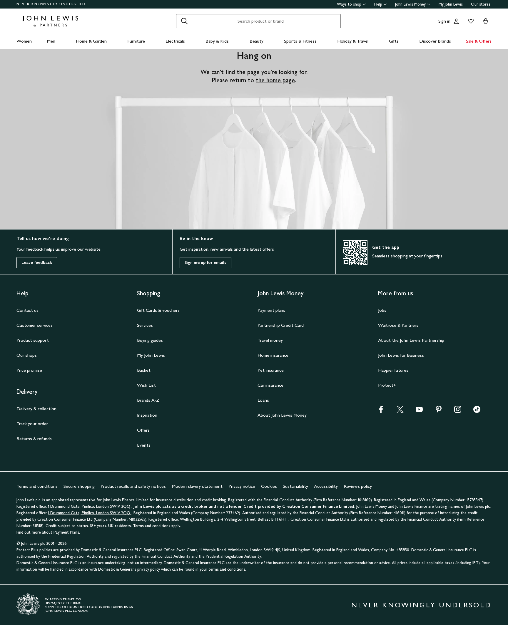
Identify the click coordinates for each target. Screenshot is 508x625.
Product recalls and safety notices (133, 486)
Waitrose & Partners (398, 325)
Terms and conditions (37, 486)
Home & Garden (91, 41)
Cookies (269, 486)
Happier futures (393, 370)
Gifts (394, 41)
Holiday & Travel (352, 41)
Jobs (382, 310)
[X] (400, 411)
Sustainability (295, 486)
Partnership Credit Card (281, 325)
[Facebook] (381, 411)
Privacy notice (241, 486)
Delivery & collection (36, 408)
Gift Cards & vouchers (158, 310)
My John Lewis (451, 4)
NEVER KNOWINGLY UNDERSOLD (51, 4)
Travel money (270, 340)
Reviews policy (358, 486)
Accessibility (326, 486)
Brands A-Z (148, 400)
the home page (275, 80)
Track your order (32, 423)
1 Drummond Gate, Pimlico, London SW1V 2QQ (89, 506)
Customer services (34, 325)
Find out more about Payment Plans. (48, 532)
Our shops (26, 355)
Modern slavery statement (197, 486)
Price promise (29, 370)
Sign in (444, 21)
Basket (144, 370)
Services (145, 325)
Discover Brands (435, 41)
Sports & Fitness (300, 41)
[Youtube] (419, 411)
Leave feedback (36, 262)
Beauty (256, 41)
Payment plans (271, 310)
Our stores (480, 4)
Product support (32, 340)
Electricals (175, 41)
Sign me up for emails (205, 262)
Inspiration (147, 415)
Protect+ (387, 385)
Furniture (136, 41)
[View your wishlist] (469, 21)
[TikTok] (476, 411)
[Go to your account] (456, 21)
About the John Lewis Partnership (411, 340)
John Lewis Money (410, 4)
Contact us (27, 310)
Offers (143, 430)
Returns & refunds (34, 438)
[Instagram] (457, 411)
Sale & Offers (479, 41)
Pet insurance (271, 370)
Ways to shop (349, 4)
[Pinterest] (438, 411)
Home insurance (273, 355)
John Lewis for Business (401, 355)
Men (51, 41)
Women (24, 41)
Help (378, 4)
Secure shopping (79, 486)
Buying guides (150, 340)
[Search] (184, 21)
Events (144, 445)
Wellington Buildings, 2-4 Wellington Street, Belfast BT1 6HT (234, 519)
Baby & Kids (217, 41)
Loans (263, 400)
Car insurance (270, 385)
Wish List (146, 385)
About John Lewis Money (282, 415)
